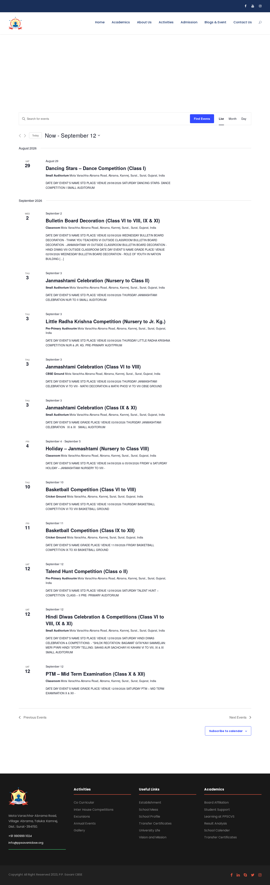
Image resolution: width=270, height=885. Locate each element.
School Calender (217, 830)
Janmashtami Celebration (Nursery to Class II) (97, 280)
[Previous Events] (20, 136)
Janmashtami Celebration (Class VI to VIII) (93, 366)
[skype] (245, 875)
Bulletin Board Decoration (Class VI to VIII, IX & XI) (103, 220)
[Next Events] (25, 136)
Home (100, 22)
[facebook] (245, 6)
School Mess (148, 809)
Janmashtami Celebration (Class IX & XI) (91, 407)
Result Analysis (215, 823)
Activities (166, 22)
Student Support (217, 809)
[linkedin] (238, 875)
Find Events (202, 119)
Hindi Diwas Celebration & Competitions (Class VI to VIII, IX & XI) (105, 620)
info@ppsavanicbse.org (25, 843)
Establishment (150, 802)
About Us (144, 22)
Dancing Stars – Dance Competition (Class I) (96, 168)
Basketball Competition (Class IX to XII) (90, 530)
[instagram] (260, 6)
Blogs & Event (215, 22)
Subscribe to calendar (226, 731)
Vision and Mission (152, 837)
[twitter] (252, 875)
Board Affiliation (216, 802)
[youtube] (252, 6)
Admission (189, 22)
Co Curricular (84, 802)
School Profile (149, 816)
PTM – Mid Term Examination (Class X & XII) (95, 673)
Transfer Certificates (155, 823)
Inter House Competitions (93, 809)
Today (35, 135)
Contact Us (242, 22)
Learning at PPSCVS (219, 816)
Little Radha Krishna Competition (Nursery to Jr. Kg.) (105, 321)
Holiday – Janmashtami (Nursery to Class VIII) (97, 448)
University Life (149, 830)
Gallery (79, 830)
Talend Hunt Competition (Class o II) (87, 571)
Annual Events (85, 823)
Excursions (82, 816)
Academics (121, 22)
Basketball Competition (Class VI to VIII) (91, 489)
